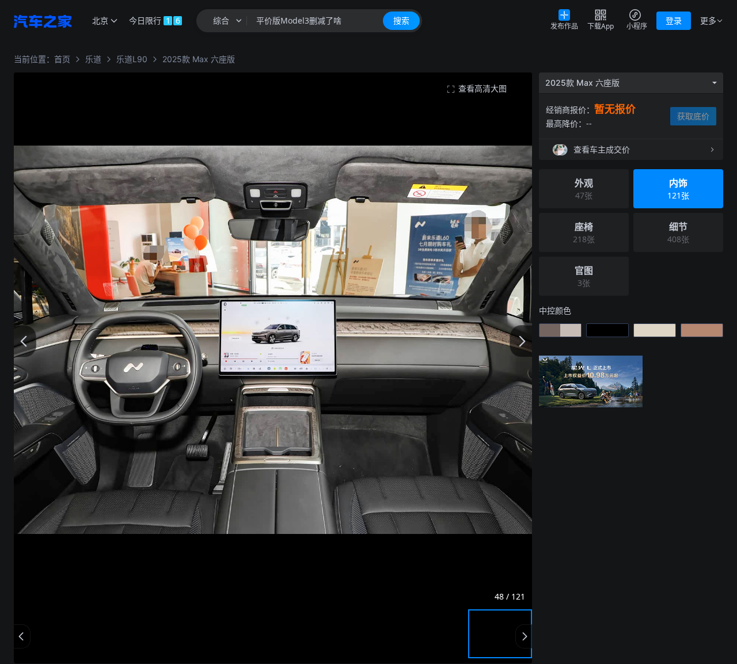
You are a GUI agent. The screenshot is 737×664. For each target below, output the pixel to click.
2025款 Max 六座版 (198, 59)
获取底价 (693, 115)
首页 (62, 59)
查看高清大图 (482, 88)
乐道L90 (131, 59)
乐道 (93, 59)
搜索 (401, 20)
